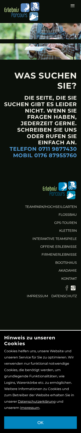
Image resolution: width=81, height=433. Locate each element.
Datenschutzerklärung (37, 402)
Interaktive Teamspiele (54, 239)
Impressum (37, 296)
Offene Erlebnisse (58, 247)
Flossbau (68, 215)
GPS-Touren (65, 223)
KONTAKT (69, 279)
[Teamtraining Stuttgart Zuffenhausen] (60, 190)
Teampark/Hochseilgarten (51, 207)
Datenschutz (64, 296)
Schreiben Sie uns (47, 129)
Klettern (68, 231)
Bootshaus (66, 263)
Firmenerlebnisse (59, 254)
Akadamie (68, 270)
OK (40, 422)
